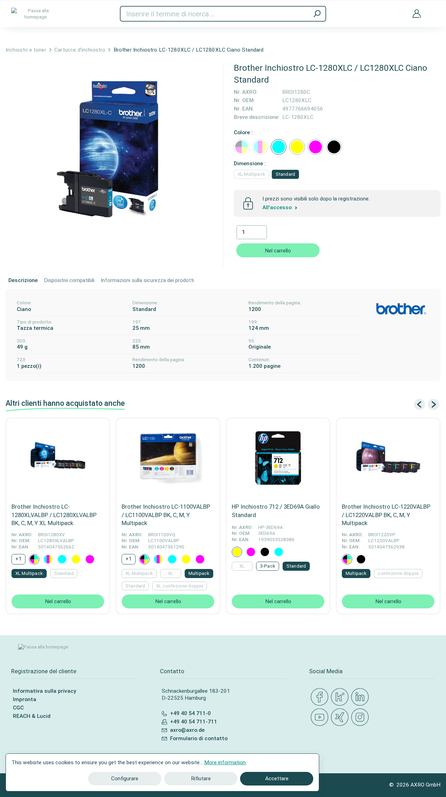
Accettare (277, 778)
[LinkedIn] (361, 697)
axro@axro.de (187, 730)
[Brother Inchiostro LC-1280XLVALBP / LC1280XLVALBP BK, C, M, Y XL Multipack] (57, 458)
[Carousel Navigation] (426, 404)
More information (225, 762)
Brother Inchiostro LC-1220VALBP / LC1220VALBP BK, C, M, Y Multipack (386, 514)
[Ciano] (278, 147)
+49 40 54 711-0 (190, 713)
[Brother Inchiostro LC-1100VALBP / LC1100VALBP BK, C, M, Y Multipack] (168, 458)
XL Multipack (251, 174)
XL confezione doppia (179, 586)
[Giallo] (297, 147)
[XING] (341, 717)
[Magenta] (315, 147)
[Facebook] (321, 697)
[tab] (23, 280)
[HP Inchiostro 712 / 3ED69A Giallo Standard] (278, 458)
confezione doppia (398, 573)
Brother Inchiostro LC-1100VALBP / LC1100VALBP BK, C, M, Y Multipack (166, 514)
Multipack (199, 573)
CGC (18, 708)
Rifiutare (201, 778)
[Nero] (334, 147)
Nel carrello (278, 251)
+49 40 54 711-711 (193, 722)
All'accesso (277, 207)
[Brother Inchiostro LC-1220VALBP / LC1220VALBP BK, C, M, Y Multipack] (388, 458)
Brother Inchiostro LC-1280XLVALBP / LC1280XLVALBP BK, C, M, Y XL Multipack (54, 514)
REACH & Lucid (32, 716)
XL (170, 573)
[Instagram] (361, 717)
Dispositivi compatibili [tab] (69, 280)
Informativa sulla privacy (44, 691)
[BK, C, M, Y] (241, 147)
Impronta (24, 699)
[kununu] (341, 697)
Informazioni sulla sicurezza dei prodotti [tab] (147, 280)
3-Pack (267, 566)
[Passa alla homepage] (35, 14)
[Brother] (401, 309)
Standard (285, 174)
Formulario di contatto (199, 738)
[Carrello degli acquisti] (432, 9)
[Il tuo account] (417, 14)
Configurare (124, 778)
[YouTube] (321, 717)
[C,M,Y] (260, 147)
